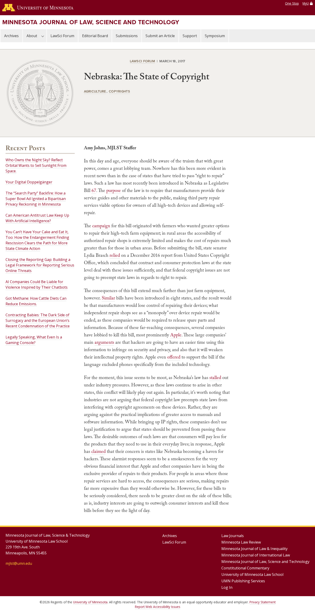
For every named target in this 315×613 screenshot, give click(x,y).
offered (173, 357)
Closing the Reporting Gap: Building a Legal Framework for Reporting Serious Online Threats (40, 265)
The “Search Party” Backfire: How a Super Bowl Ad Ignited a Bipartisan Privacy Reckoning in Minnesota (36, 199)
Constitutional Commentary (245, 568)
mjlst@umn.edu (19, 563)
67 (94, 190)
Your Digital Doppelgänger (29, 182)
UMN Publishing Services (243, 580)
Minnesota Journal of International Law (255, 555)
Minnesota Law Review (241, 542)
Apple (175, 335)
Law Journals (232, 535)
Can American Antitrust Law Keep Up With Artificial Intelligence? (37, 218)
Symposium (215, 35)
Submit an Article (160, 35)
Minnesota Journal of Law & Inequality (254, 548)
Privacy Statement (263, 602)
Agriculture (95, 91)
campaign (101, 226)
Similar (108, 298)
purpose (113, 190)
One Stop (292, 3)
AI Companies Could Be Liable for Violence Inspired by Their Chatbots (37, 284)
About (32, 35)
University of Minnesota (90, 602)
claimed (98, 451)
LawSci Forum (62, 35)
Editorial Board (95, 35)
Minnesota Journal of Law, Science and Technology (90, 22)
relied (115, 255)
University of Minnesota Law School (252, 574)
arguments (104, 342)
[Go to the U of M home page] (37, 7)
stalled (215, 377)
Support (190, 35)
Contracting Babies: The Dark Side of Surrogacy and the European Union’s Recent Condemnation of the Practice (38, 320)
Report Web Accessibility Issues (157, 606)
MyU (306, 3)
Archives (11, 35)
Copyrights (119, 91)
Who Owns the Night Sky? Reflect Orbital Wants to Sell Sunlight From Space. (36, 165)
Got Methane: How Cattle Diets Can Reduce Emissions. (36, 301)
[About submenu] (42, 35)
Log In (226, 587)
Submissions (127, 35)
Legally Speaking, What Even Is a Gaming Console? (34, 340)
